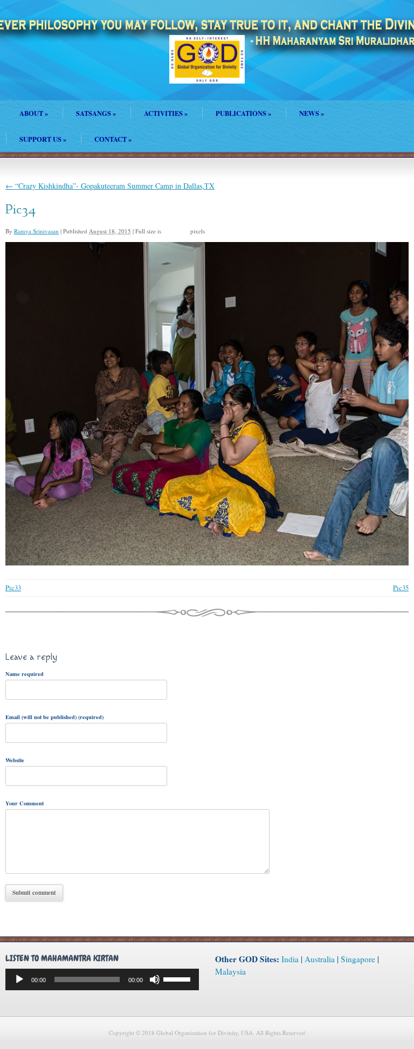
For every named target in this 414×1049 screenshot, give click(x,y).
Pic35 (401, 587)
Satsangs (96, 113)
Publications (243, 113)
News (311, 113)
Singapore (358, 959)
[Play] (19, 979)
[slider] (178, 978)
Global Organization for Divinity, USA (207, 67)
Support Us (42, 139)
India (290, 959)
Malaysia (230, 971)
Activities (166, 113)
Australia (320, 959)
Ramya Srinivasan (36, 231)
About (33, 113)
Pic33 (13, 587)
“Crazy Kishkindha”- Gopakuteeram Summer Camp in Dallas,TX (110, 186)
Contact (113, 139)
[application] (102, 979)
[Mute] (154, 979)
